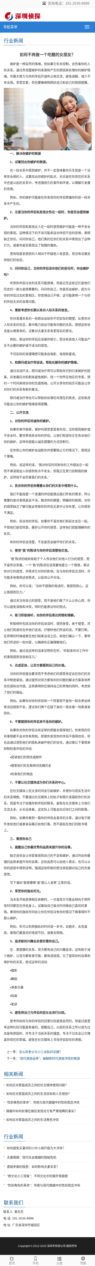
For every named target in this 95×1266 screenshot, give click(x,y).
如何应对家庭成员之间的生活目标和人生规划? (38, 1093)
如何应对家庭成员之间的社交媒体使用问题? (36, 1085)
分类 (59, 1263)
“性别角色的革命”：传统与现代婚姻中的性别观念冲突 (43, 1102)
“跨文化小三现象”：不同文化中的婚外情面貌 (37, 1176)
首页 (12, 1263)
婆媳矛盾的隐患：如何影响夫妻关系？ (33, 1166)
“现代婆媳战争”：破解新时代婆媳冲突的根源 (49, 1058)
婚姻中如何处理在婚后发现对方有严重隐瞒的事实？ (41, 1111)
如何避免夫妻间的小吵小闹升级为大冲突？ (36, 1148)
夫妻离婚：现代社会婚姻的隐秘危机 (31, 1157)
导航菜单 (10, 27)
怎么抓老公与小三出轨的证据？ (40, 1052)
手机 (35, 1263)
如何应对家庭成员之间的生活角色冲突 (32, 1119)
